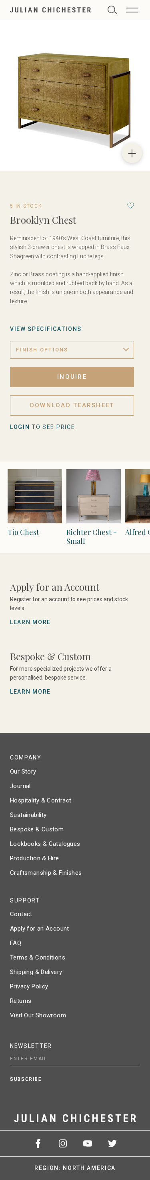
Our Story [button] (23, 771)
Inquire (72, 376)
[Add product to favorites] (130, 205)
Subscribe (26, 1079)
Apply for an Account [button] (39, 928)
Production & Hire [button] (34, 858)
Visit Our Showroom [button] (38, 1015)
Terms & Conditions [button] (37, 957)
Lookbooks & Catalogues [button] (45, 843)
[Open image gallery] (132, 153)
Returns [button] (21, 1000)
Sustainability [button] (28, 815)
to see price (42, 427)
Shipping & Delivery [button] (36, 972)
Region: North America (75, 1168)
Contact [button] (21, 914)
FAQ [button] (15, 943)
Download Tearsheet (72, 405)
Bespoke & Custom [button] (37, 829)
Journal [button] (20, 786)
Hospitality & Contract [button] (41, 800)
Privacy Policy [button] (29, 986)
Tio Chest (23, 532)
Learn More (30, 622)
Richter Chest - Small (91, 536)
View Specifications (46, 329)
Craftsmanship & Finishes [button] (46, 872)
